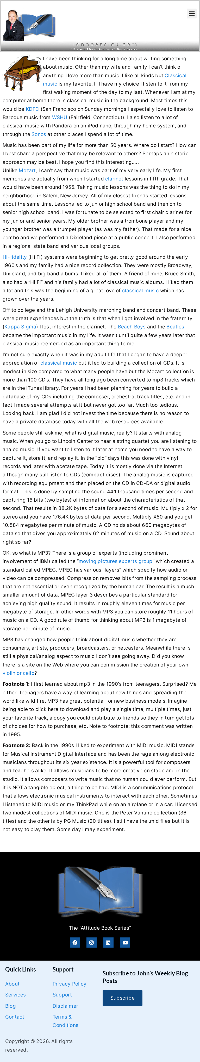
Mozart (27, 170)
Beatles (175, 327)
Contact (14, 1017)
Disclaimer (65, 1006)
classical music (140, 291)
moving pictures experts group (116, 561)
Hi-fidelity (15, 257)
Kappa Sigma (20, 327)
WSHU (59, 117)
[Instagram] (91, 942)
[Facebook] (75, 942)
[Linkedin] (108, 942)
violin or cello (18, 673)
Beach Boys (132, 327)
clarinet (114, 179)
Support (62, 995)
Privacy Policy (70, 984)
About (12, 984)
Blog (10, 1006)
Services (15, 995)
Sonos (39, 134)
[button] (192, 13)
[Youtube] (125, 942)
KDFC (32, 109)
